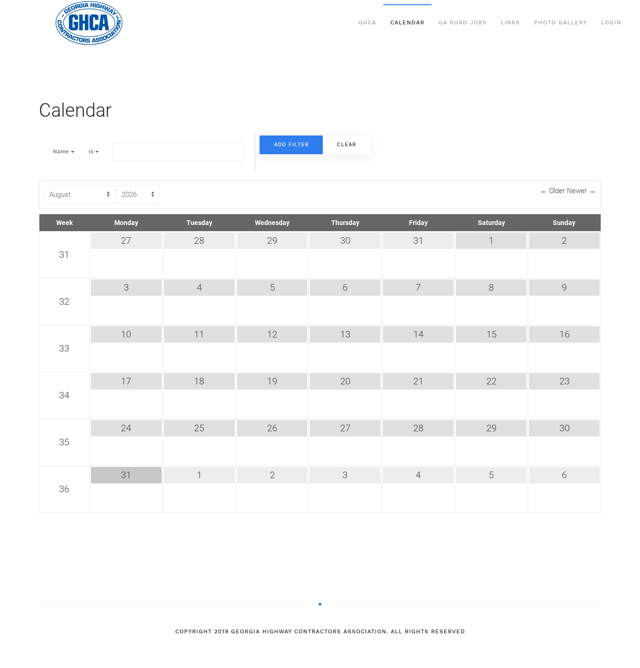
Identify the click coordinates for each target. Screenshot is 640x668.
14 (418, 334)
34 (64, 395)
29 (272, 240)
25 (199, 428)
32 (64, 301)
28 (199, 240)
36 (64, 489)
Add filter (291, 145)
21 (418, 381)
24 (126, 428)
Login (611, 22)
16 (564, 334)
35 (64, 442)
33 (64, 348)
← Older (553, 191)
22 (491, 381)
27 (126, 240)
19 (272, 381)
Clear (346, 145)
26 (272, 428)
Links (510, 22)
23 (564, 381)
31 (64, 254)
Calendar (407, 22)
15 (491, 334)
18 (199, 381)
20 (345, 381)
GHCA (367, 22)
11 (199, 334)
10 (126, 334)
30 (345, 240)
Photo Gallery (560, 22)
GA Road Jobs (463, 22)
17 (126, 381)
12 (272, 334)
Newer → (581, 191)
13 (345, 334)
